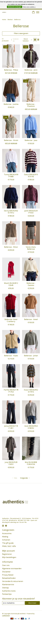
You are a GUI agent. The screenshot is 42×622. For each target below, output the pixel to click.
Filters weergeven (21, 33)
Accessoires (7, 533)
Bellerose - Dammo (31, 284)
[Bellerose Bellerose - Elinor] (11, 233)
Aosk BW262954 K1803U (30, 427)
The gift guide (8, 543)
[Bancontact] (19, 619)
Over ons (5, 565)
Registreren (7, 554)
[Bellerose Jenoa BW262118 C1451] (11, 412)
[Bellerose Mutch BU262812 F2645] (11, 269)
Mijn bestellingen (9, 557)
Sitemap (5, 588)
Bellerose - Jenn (31, 70)
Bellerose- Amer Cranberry (11, 320)
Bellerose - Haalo (11, 355)
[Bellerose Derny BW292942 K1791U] (11, 196)
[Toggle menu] (38, 12)
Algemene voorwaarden (11, 568)
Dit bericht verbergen (14, 7)
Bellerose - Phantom (31, 105)
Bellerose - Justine (11, 104)
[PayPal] (29, 619)
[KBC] (25, 619)
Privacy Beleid (7, 575)
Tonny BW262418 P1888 (11, 175)
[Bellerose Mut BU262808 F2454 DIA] (31, 448)
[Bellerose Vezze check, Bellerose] (31, 233)
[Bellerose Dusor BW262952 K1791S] (31, 375)
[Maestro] (22, 619)
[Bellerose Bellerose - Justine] (11, 90)
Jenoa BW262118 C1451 (11, 427)
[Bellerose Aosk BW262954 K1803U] (31, 412)
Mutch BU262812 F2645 (11, 284)
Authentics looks (9, 591)
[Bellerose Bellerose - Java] (31, 126)
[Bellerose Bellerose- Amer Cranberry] (11, 305)
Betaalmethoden (9, 578)
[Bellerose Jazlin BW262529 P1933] (31, 196)
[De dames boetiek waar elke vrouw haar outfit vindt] (4, 12)
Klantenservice (8, 584)
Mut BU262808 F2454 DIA (31, 463)
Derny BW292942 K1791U (11, 212)
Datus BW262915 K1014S (31, 175)
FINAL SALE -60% (9, 546)
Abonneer (32, 603)
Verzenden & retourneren (12, 581)
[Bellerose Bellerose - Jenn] (31, 56)
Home (4, 19)
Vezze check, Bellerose (31, 248)
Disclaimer (6, 572)
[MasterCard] (12, 619)
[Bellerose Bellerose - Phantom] (31, 90)
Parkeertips (7, 594)
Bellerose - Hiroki (11, 140)
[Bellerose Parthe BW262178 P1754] (11, 375)
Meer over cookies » (29, 7)
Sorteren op (16, 40)
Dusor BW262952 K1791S (31, 391)
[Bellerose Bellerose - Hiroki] (11, 126)
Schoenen (6, 540)
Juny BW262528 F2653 (11, 463)
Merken (10, 19)
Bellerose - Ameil (31, 319)
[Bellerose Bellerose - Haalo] (11, 341)
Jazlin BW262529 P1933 (31, 212)
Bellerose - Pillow (11, 70)
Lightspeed (6, 615)
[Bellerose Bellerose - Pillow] (11, 56)
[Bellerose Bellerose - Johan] (31, 341)
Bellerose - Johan (31, 355)
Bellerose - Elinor (11, 247)
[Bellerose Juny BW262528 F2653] (11, 448)
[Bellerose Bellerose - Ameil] (31, 305)
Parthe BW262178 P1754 (11, 391)
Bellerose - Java (31, 140)
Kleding (5, 536)
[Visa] (15, 619)
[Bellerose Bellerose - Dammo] (31, 269)
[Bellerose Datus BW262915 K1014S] (31, 160)
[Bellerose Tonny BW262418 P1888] (11, 160)
